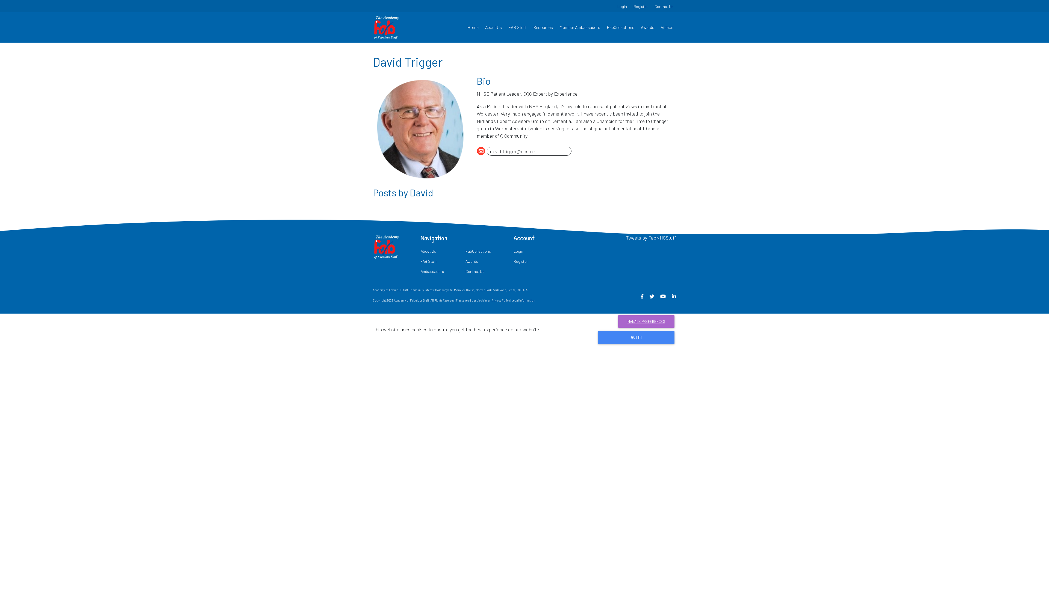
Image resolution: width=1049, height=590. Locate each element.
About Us (493, 27)
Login (622, 6)
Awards (647, 27)
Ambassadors (432, 271)
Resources (543, 27)
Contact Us (664, 6)
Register (640, 6)
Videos (667, 27)
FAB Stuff (517, 27)
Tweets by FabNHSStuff (651, 238)
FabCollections (620, 27)
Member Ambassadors (579, 27)
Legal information (523, 300)
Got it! (636, 337)
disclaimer (483, 300)
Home (473, 27)
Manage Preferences (646, 321)
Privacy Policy (501, 300)
